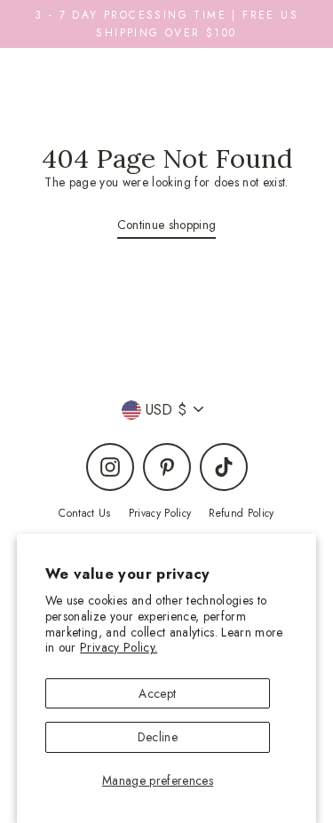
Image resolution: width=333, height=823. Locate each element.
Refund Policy (241, 512)
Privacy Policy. (118, 647)
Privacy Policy (160, 512)
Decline (158, 737)
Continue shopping (167, 224)
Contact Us (84, 512)
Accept (157, 693)
